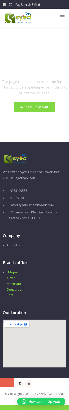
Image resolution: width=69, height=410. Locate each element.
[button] (41, 401)
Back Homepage (37, 107)
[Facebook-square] (20, 383)
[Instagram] (28, 383)
